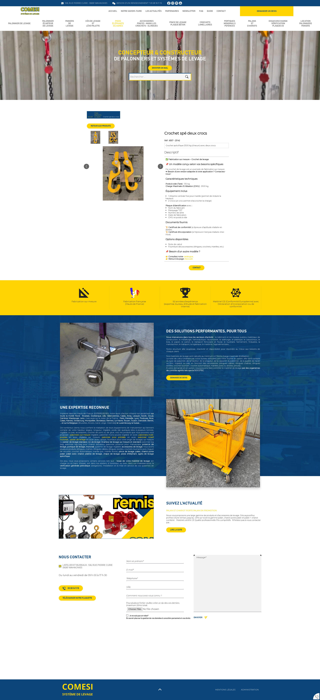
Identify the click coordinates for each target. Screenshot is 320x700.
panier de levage (78, 439)
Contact (196, 268)
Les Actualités (154, 11)
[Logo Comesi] (30, 11)
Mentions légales (225, 690)
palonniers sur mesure (80, 435)
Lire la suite (176, 530)
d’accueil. (188, 259)
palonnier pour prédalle (114, 437)
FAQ (201, 11)
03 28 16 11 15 (73, 588)
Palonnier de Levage (19, 23)
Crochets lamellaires (205, 23)
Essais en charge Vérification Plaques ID (278, 23)
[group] (123, 173)
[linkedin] (176, 3)
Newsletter (188, 11)
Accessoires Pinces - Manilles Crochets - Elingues (147, 23)
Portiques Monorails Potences (230, 23)
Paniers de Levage (69, 23)
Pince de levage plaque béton (177, 23)
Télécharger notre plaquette (77, 598)
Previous (57, 297)
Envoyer (198, 617)
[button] (86, 168)
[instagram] (172, 3)
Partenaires (172, 11)
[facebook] (168, 3)
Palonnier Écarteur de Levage (48, 23)
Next (263, 297)
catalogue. (188, 256)
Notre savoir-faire (131, 11)
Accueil (112, 11)
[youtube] (180, 3)
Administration (250, 690)
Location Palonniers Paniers (305, 23)
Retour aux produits (101, 126)
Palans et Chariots (252, 23)
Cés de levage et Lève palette (93, 23)
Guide (210, 11)
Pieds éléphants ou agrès (118, 23)
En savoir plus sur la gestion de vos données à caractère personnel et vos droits (158, 618)
